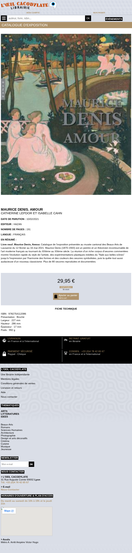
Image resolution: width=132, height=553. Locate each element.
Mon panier (99, 13)
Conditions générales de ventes (18, 383)
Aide (3, 392)
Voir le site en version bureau (19, 547)
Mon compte (33, 13)
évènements (114, 19)
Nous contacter (9, 396)
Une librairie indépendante (15, 374)
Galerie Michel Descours (16, 551)
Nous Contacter (10, 489)
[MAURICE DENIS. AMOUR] (66, 195)
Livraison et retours (11, 387)
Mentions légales (10, 379)
